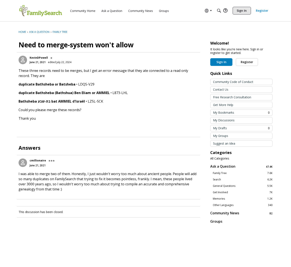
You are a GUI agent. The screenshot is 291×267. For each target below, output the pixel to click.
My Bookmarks (241, 112)
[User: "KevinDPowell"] (23, 60)
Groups (216, 221)
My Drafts (241, 128)
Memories (242, 199)
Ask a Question (241, 166)
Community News (241, 213)
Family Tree (242, 173)
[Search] (219, 11)
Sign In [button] (221, 62)
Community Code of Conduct (233, 82)
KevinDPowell (39, 57)
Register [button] (247, 62)
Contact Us (220, 89)
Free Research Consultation (232, 97)
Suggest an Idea (224, 143)
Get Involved (242, 192)
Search (242, 179)
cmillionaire (38, 160)
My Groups (220, 136)
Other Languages (242, 205)
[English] (40, 10)
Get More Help (223, 105)
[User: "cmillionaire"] (23, 162)
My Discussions (224, 120)
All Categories (219, 158)
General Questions (242, 186)
